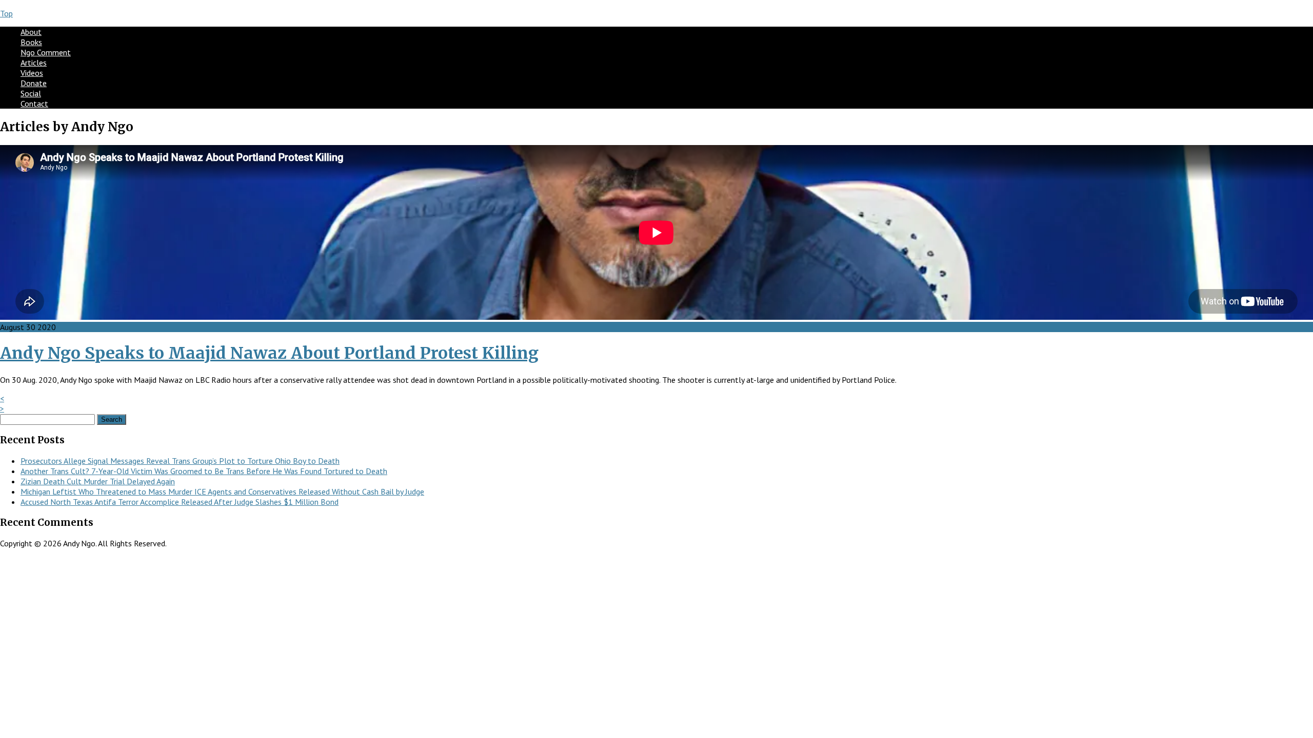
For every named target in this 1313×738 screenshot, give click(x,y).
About (31, 32)
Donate (34, 83)
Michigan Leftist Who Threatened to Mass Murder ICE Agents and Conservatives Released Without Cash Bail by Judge (222, 491)
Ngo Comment (46, 52)
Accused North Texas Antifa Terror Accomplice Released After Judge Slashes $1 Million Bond (180, 502)
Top (6, 13)
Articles (34, 62)
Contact (34, 103)
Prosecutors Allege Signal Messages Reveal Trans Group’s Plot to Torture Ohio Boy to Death (180, 461)
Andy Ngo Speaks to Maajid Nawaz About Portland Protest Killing (269, 353)
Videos (32, 73)
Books (31, 42)
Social (31, 93)
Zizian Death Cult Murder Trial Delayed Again (98, 481)
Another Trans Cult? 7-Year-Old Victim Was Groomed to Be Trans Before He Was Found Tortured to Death (204, 471)
